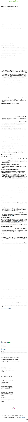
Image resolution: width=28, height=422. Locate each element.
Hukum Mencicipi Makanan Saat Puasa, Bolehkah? (9, 359)
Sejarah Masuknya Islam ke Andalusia (7, 380)
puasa (1, 349)
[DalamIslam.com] (14, 1)
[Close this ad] (27, 419)
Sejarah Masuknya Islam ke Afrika (6, 386)
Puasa (4, 3)
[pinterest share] (5, 342)
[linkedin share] (7, 342)
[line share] (9, 342)
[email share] (4, 342)
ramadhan (4, 349)
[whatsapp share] (8, 342)
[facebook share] (1, 342)
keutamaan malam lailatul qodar (7, 308)
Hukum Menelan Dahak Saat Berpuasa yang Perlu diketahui (11, 361)
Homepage (2, 3)
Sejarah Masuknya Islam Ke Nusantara (7, 392)
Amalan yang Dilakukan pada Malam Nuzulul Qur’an (10, 357)
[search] (26, 1)
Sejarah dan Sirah (3, 367)
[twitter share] (2, 342)
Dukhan (12, 215)
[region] (14, 17)
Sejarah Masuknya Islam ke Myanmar (7, 374)
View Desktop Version (22, 417)
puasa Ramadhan (18, 221)
